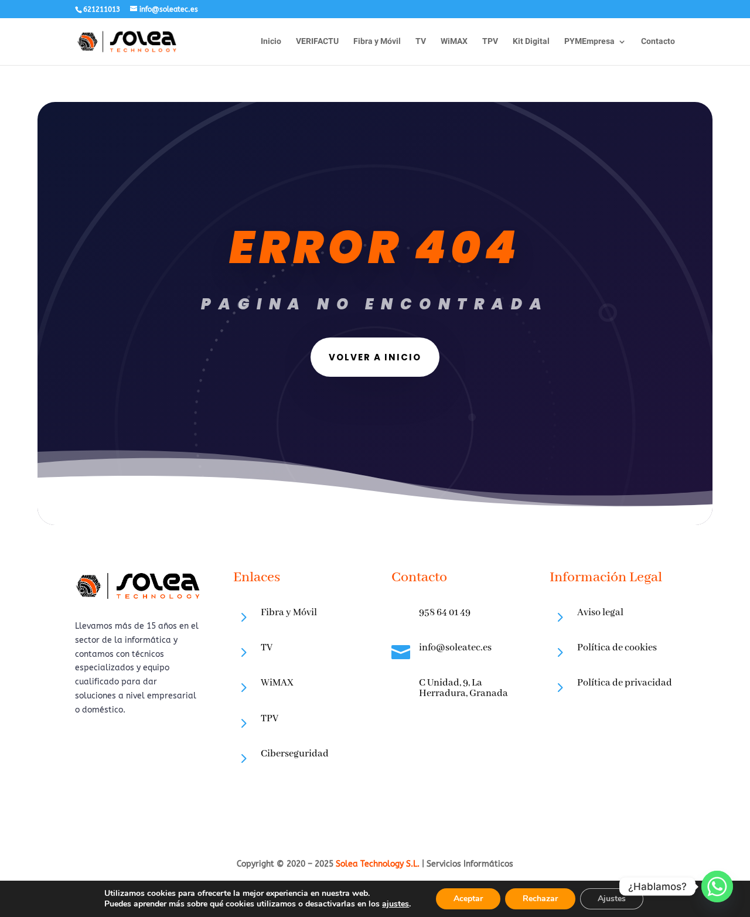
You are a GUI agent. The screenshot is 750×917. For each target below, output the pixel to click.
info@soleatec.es (455, 648)
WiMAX (454, 42)
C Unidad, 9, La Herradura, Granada (463, 688)
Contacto (658, 42)
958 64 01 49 (445, 612)
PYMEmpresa (589, 42)
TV (420, 42)
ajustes (395, 904)
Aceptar (468, 898)
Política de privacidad (624, 683)
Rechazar (540, 898)
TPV (490, 42)
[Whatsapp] (717, 886)
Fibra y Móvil (377, 42)
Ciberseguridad (295, 754)
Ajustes (612, 898)
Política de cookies (617, 648)
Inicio (271, 42)
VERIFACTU (317, 42)
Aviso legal (600, 612)
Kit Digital (531, 42)
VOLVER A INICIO (375, 357)
